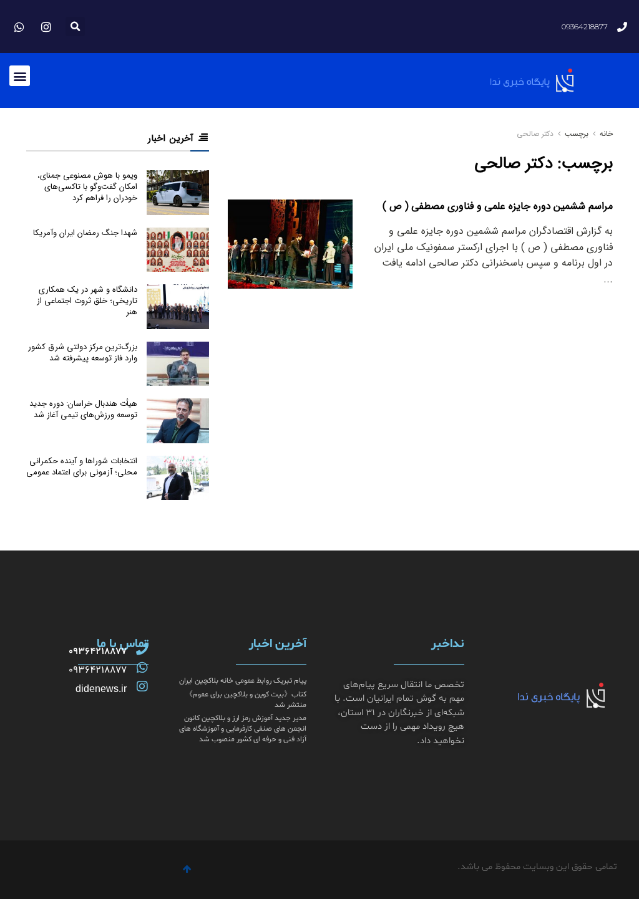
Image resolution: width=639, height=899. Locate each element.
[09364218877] (142, 649)
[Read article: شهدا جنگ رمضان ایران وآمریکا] (178, 250)
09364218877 (98, 651)
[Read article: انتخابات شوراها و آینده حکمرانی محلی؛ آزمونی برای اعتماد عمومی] (178, 478)
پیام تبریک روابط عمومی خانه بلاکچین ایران (242, 681)
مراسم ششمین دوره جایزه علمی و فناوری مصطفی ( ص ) (498, 206)
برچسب (576, 134)
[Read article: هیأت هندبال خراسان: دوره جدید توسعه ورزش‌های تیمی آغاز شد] (178, 420)
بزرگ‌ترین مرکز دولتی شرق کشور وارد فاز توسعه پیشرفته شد (82, 352)
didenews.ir (101, 688)
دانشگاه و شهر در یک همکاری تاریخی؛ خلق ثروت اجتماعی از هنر (87, 301)
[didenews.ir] (142, 686)
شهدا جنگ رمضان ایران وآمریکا (85, 232)
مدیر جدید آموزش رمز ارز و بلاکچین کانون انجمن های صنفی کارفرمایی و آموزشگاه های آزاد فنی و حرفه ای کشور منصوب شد (242, 728)
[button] (75, 26)
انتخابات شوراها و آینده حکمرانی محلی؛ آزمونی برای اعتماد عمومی (81, 466)
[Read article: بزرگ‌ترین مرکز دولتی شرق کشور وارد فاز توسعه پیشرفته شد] (178, 364)
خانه (605, 134)
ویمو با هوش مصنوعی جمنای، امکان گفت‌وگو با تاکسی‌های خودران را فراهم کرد (87, 186)
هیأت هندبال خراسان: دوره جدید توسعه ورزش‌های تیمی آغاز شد (83, 409)
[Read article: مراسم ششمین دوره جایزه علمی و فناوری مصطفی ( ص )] (290, 244)
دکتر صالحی (535, 134)
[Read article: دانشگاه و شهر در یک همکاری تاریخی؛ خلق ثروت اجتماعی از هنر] (178, 306)
